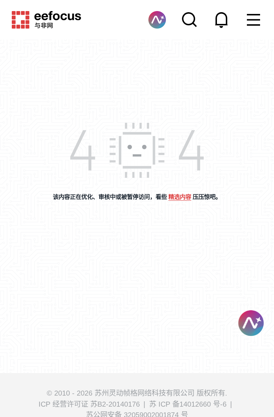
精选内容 (179, 197)
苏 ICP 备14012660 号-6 (188, 404)
